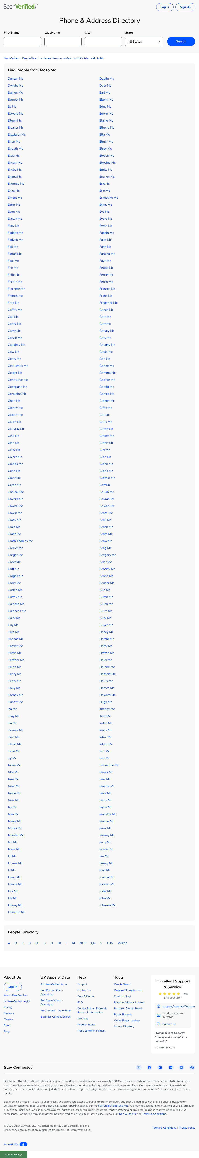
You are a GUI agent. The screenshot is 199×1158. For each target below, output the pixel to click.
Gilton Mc (106, 429)
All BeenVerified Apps (54, 984)
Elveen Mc (107, 156)
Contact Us (84, 990)
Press (7, 1025)
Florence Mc (16, 289)
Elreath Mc (15, 149)
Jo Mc (11, 870)
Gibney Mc (15, 408)
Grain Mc (14, 527)
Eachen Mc (15, 92)
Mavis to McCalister (77, 58)
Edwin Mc (106, 113)
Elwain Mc (15, 163)
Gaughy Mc (107, 345)
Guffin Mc (106, 597)
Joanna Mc (107, 877)
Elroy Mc (106, 149)
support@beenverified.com (178, 1006)
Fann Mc (105, 247)
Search (181, 41)
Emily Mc (106, 170)
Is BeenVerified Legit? (17, 1001)
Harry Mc (106, 646)
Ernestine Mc (109, 198)
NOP (83, 943)
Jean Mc (13, 814)
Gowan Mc (15, 506)
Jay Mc (12, 807)
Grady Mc (14, 520)
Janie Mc (105, 793)
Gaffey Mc (15, 310)
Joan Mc (105, 870)
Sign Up (185, 7)
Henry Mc (14, 674)
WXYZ (122, 943)
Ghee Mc (14, 401)
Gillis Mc (106, 422)
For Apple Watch (51, 1000)
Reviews (9, 1013)
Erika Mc (13, 191)
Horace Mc (107, 688)
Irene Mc (14, 751)
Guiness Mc (16, 604)
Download (47, 994)
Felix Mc (13, 275)
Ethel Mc (106, 205)
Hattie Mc (14, 653)
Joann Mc (14, 877)
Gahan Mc (106, 310)
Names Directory (53, 58)
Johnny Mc (15, 905)
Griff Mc (13, 569)
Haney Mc (106, 632)
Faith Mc (105, 240)
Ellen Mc (14, 142)
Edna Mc (105, 106)
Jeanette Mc (108, 814)
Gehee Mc (107, 366)
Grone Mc (106, 576)
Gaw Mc (13, 352)
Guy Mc (13, 625)
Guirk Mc (14, 618)
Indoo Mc (106, 723)
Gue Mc (105, 590)
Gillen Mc (14, 422)
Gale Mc (105, 317)
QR (93, 943)
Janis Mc (13, 800)
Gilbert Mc (15, 415)
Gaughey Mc (16, 345)
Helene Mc (107, 667)
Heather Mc (16, 660)
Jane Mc (105, 779)
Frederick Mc (108, 303)
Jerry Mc (105, 842)
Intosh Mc (14, 744)
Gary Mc (105, 338)
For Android (48, 1010)
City (87, 33)
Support (82, 984)
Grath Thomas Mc (20, 541)
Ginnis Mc (106, 443)
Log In (165, 7)
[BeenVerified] (21, 7)
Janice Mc (14, 793)
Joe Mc (12, 898)
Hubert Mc (15, 702)
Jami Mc (13, 779)
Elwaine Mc (107, 163)
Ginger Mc (107, 436)
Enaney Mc (107, 177)
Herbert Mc (107, 674)
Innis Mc (13, 737)
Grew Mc (14, 562)
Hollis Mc (106, 681)
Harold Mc (107, 639)
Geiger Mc (15, 373)
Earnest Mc (15, 99)
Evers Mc (106, 219)
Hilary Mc (14, 681)
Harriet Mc (15, 646)
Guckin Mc (15, 590)
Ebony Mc (106, 99)
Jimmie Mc (15, 863)
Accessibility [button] (11, 1144)
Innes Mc (106, 730)
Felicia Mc (106, 268)
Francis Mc (15, 296)
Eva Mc (104, 212)
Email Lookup (122, 996)
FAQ (80, 1002)
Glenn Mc (106, 464)
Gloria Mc (106, 471)
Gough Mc (107, 492)
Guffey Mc (15, 597)
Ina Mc (12, 723)
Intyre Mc (106, 744)
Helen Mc (14, 667)
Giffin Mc (106, 408)
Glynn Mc (14, 485)
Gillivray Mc (16, 429)
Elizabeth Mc (16, 135)
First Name (12, 33)
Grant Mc (14, 534)
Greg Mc (105, 548)
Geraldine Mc (17, 394)
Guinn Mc (106, 604)
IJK (59, 943)
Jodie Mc (105, 891)
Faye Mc (105, 261)
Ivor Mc (105, 751)
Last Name (52, 33)
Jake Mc (13, 772)
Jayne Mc (106, 807)
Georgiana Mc (17, 387)
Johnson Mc (108, 905)
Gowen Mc (107, 506)
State (129, 33)
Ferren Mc (15, 282)
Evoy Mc (13, 226)
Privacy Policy (187, 1128)
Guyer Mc (106, 625)
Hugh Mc (106, 702)
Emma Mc (14, 177)
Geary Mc (14, 359)
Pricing (8, 1007)
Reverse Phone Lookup (128, 990)
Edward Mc (15, 113)
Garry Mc (14, 331)
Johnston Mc (16, 912)
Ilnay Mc (13, 716)
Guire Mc (106, 611)
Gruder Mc (107, 583)
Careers (8, 1019)
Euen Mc (14, 212)
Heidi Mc (106, 660)
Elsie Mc (13, 156)
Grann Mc (106, 527)
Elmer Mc (106, 142)
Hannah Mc (15, 639)
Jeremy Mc (107, 835)
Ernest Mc (15, 198)
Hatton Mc (107, 653)
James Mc (106, 772)
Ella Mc (105, 135)
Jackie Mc (14, 765)
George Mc (107, 380)
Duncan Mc (15, 78)
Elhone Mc (107, 128)
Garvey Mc (107, 331)
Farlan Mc (14, 254)
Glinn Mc (14, 471)
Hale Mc (13, 632)
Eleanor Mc (15, 128)
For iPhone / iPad (51, 990)
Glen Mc (105, 457)
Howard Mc (107, 695)
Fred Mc (13, 303)
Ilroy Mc (105, 716)
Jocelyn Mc (107, 884)
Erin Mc (105, 191)
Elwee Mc (14, 170)
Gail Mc (13, 317)
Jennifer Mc (16, 835)
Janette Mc (107, 786)
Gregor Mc (15, 555)
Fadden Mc (15, 233)
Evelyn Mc (15, 219)
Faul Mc (13, 261)
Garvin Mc (15, 338)
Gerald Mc (107, 387)
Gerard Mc (107, 394)
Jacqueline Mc (109, 765)
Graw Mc (106, 541)
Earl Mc (105, 92)
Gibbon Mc (107, 401)
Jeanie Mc (14, 821)
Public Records (123, 1014)
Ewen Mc (106, 226)
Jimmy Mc (106, 863)
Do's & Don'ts (85, 996)
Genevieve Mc (18, 380)
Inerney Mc (15, 730)
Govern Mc (15, 499)
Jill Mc (12, 856)
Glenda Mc (15, 464)
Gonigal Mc (16, 492)
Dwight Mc (15, 85)
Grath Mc (106, 534)
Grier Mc (106, 562)
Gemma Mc (107, 373)
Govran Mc (107, 499)
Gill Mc (104, 415)
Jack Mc (105, 758)
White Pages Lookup (127, 1020)
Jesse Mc (14, 849)
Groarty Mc (107, 569)
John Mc (105, 898)
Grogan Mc (15, 576)
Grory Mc (14, 583)
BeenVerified (11, 58)
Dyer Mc (105, 85)
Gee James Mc (18, 366)
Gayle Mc (106, 352)
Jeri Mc (12, 842)
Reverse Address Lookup (129, 1002)
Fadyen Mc (15, 240)
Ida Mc (12, 709)
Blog (7, 1031)
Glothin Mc (107, 478)
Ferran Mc (106, 275)
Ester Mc (14, 205)
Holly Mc (14, 688)
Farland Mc (107, 254)
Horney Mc (15, 695)
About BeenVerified (15, 995)
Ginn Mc (13, 443)
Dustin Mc (107, 78)
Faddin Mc (107, 233)
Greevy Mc (15, 548)
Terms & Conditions (154, 1114)
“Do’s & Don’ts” (127, 1114)
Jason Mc (106, 800)
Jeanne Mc (107, 821)
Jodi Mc (13, 891)
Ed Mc (12, 106)
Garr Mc (105, 324)
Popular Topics (86, 1024)
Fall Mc (13, 247)
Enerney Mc (16, 184)
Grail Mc (105, 520)
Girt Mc (105, 450)
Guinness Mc (17, 611)
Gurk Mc (105, 618)
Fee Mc (13, 268)
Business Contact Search (56, 1016)
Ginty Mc (14, 450)
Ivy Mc (12, 758)
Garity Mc (14, 324)
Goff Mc (105, 485)
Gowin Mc (15, 513)
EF (37, 943)
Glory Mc (14, 478)
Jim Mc (104, 856)
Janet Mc (14, 786)
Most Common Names (91, 1030)
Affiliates (82, 1018)
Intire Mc (106, 737)
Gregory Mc (108, 555)
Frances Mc (107, 289)
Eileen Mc (14, 121)
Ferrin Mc (106, 282)
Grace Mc (106, 513)
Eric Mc (104, 184)
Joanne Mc (15, 884)
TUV (110, 943)
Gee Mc (105, 359)
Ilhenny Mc (107, 709)
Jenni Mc (105, 828)
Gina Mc (13, 436)
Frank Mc (106, 296)
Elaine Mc (106, 121)
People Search (30, 58)
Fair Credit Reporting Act (113, 1106)
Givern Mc (15, 457)
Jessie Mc (106, 849)
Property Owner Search (128, 1008)
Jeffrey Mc (15, 828)
